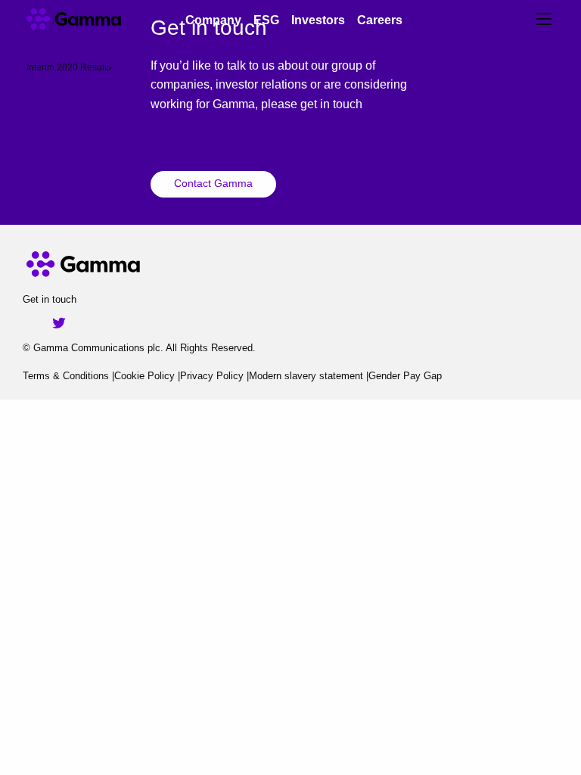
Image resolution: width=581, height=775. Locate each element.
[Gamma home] (92, 19)
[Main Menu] (543, 19)
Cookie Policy (144, 375)
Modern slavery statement (306, 375)
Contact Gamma (213, 183)
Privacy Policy (212, 375)
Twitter (59, 323)
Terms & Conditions (66, 375)
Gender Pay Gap (405, 375)
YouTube (83, 323)
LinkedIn (35, 323)
